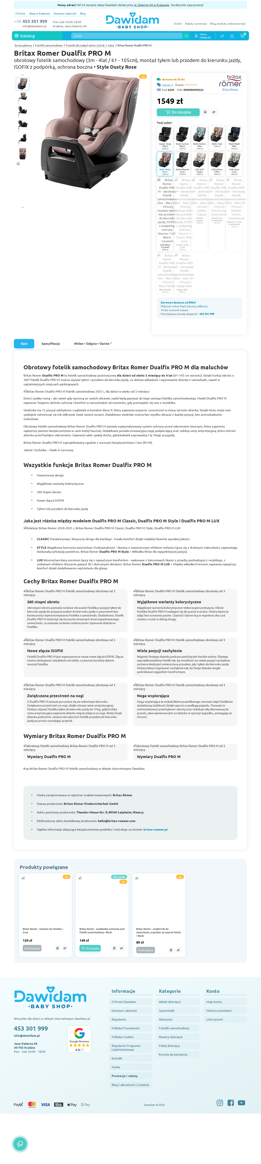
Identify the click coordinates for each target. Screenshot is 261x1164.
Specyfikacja (51, 343)
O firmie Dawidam (124, 1001)
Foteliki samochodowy (174, 1028)
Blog (83, 13)
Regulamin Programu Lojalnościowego (126, 1047)
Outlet (178, 23)
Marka (116, 1067)
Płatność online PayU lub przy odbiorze (184, 306)
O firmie (20, 13)
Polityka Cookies (123, 1037)
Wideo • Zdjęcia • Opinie (93, 343)
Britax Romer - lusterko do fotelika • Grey (43, 930)
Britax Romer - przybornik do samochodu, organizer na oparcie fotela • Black (158, 932)
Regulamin (119, 1019)
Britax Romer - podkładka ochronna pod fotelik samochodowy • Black (102, 930)
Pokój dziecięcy (169, 1045)
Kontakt (117, 1058)
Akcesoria (165, 1019)
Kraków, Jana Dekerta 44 (70, 26)
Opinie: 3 (167, 84)
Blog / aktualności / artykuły (130, 1085)
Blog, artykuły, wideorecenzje (228, 23)
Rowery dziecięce (171, 1037)
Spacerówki (166, 1010)
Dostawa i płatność (65, 13)
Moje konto (214, 1001)
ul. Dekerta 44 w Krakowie (151, 5)
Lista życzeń (214, 1019)
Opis (24, 343)
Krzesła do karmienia (173, 1054)
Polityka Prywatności (126, 1028)
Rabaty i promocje (196, 23)
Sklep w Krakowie (39, 13)
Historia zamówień (219, 1010)
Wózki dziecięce (170, 1001)
